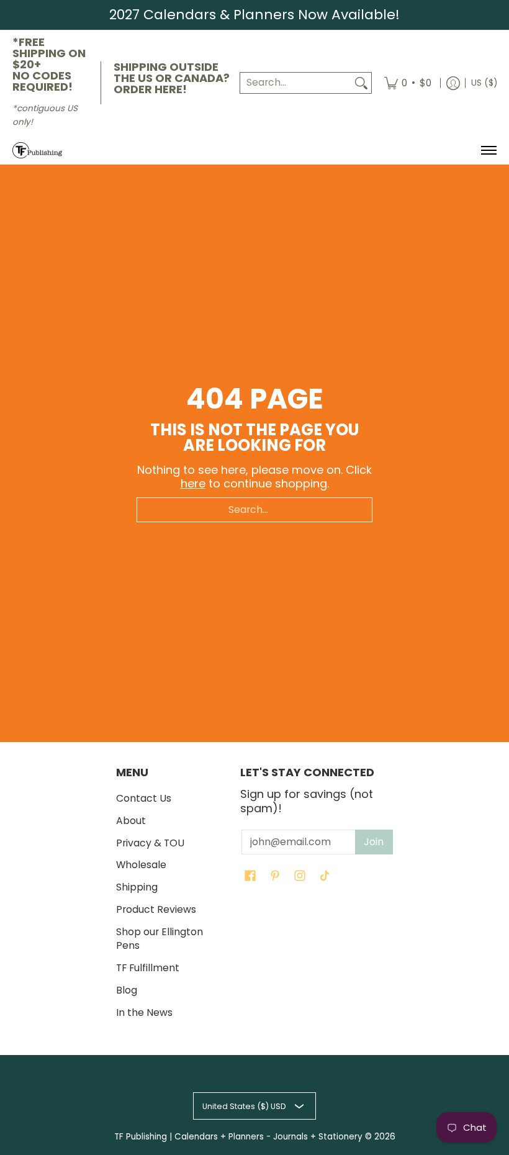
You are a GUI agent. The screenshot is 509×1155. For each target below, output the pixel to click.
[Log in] (453, 83)
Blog (126, 990)
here (193, 483)
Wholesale (141, 865)
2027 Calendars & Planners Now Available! (254, 14)
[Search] (361, 83)
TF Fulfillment (147, 968)
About (131, 820)
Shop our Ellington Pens (159, 939)
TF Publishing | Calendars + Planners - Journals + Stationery (238, 1137)
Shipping (137, 887)
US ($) (484, 83)
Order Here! (150, 89)
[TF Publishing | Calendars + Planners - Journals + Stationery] (37, 150)
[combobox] (295, 83)
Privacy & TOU (150, 843)
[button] (250, 877)
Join (374, 842)
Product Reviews (156, 909)
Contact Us (143, 798)
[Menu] (488, 150)
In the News (144, 1012)
